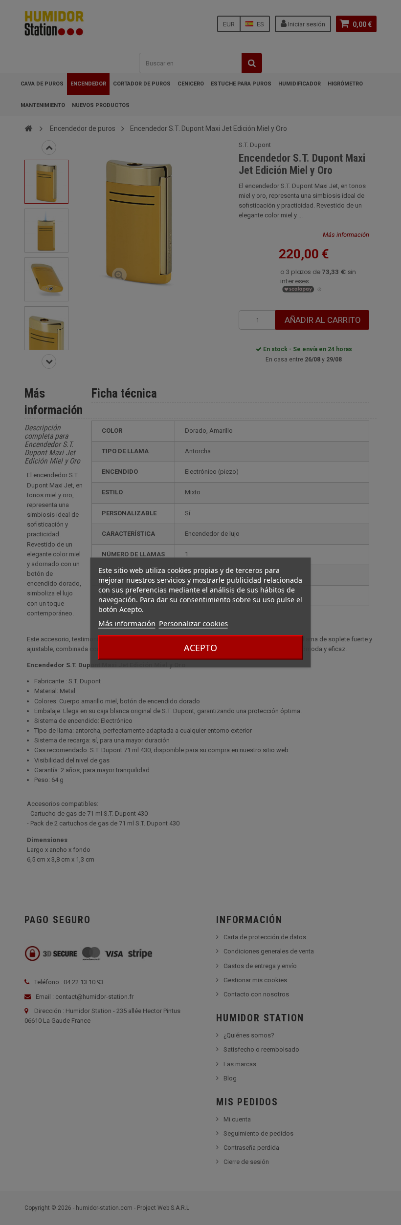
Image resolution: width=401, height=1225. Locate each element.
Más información (127, 623)
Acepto (200, 648)
